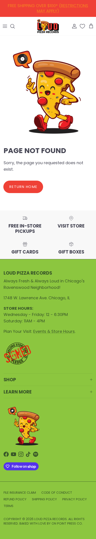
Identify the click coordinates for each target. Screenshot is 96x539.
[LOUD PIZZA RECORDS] (48, 26)
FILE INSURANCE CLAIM (20, 492)
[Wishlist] (83, 26)
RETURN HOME (23, 186)
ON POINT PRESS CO (67, 523)
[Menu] (5, 26)
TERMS (8, 506)
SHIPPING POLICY (44, 499)
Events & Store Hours (54, 331)
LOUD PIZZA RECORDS (50, 519)
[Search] (15, 26)
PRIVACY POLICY (74, 499)
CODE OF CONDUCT (56, 492)
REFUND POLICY (49, 7)
